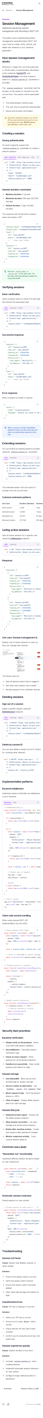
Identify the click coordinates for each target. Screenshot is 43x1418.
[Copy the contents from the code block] (37, 157)
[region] (21, 512)
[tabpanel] (21, 171)
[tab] (10, 157)
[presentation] (19, 157)
